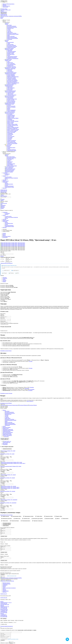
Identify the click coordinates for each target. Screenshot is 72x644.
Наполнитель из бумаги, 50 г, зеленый (7, 491)
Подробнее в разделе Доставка (6, 393)
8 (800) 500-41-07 (7, 270)
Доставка (30, 361)
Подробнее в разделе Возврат (6, 403)
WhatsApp (12, 273)
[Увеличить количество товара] (0, 460)
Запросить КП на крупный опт (6, 263)
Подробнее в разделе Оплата (5, 350)
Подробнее (32, 387)
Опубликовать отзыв (4, 324)
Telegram (5, 273)
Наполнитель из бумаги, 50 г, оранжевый (8, 502)
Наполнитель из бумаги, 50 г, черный (7, 477)
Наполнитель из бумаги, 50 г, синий (7, 453)
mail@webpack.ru (16, 270)
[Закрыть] (0, 209)
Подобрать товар (4, 536)
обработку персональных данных (11, 575)
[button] (3, 1)
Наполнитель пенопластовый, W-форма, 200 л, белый (10, 466)
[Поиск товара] (0, 198)
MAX (18, 273)
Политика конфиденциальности (6, 626)
